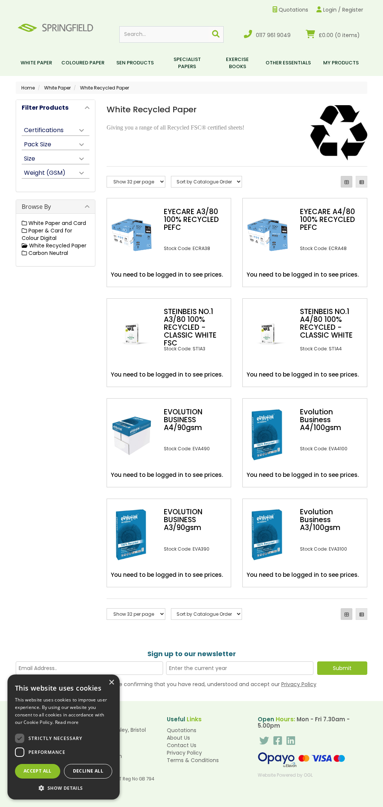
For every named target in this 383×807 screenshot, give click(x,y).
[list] (361, 182)
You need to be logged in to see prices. (167, 274)
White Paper (36, 62)
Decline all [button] (88, 771)
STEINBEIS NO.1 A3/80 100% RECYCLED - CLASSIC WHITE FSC (190, 327)
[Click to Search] (215, 34)
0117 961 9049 (272, 35)
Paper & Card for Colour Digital (47, 234)
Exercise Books (237, 63)
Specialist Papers (187, 63)
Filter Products (45, 107)
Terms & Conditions (193, 760)
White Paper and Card (56, 223)
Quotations (292, 9)
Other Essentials (288, 62)
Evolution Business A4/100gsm (320, 420)
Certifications (44, 129)
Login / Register (342, 9)
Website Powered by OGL (285, 775)
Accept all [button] (38, 771)
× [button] (111, 682)
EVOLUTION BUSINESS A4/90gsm (183, 420)
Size (29, 158)
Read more (67, 722)
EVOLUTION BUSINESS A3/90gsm (183, 520)
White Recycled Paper (104, 88)
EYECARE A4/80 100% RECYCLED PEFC (327, 219)
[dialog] (63, 737)
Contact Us (181, 745)
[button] (63, 787)
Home (28, 88)
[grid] (346, 182)
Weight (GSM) (44, 172)
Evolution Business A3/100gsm (320, 520)
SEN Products (135, 62)
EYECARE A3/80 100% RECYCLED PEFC (191, 219)
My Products (341, 62)
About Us (178, 737)
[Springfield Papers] (55, 27)
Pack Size (37, 143)
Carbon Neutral (47, 253)
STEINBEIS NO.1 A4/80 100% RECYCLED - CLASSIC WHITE (326, 323)
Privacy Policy (298, 684)
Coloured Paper (82, 62)
